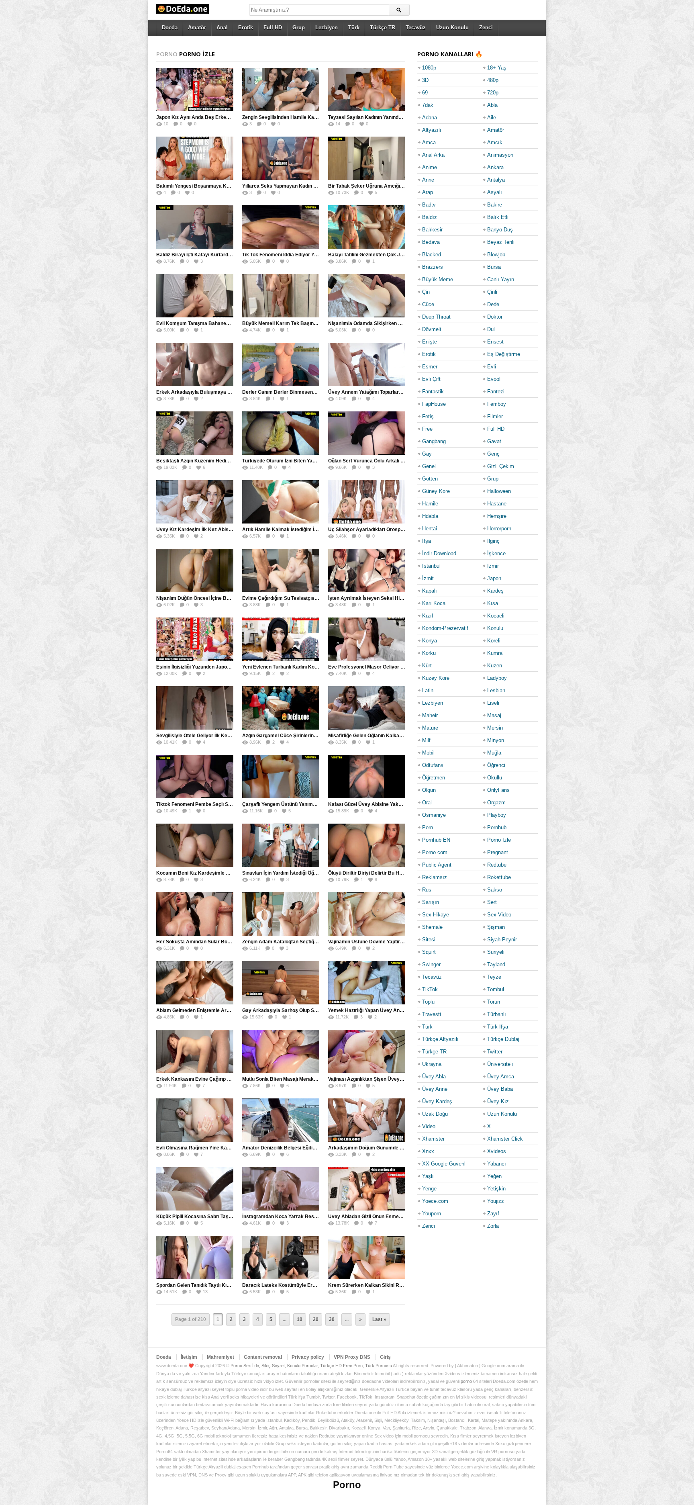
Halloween (499, 491)
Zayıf (493, 1214)
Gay (427, 454)
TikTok (430, 989)
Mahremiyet (220, 1357)
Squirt (429, 952)
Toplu (428, 1002)
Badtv (429, 205)
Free (427, 429)
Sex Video (499, 915)
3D (425, 80)
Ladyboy (497, 678)
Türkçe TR (382, 28)
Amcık (494, 142)
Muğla (494, 753)
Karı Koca (433, 603)
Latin (427, 690)
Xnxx (428, 1151)
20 (315, 1319)
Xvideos (496, 1151)
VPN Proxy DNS (352, 1357)
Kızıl (427, 616)
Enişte (429, 342)
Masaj (494, 715)
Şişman (496, 927)
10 (299, 1319)
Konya (429, 641)
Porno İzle (499, 840)
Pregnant (497, 852)
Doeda (170, 28)
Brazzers (432, 267)
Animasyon (500, 155)
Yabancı (496, 1164)
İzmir (493, 566)
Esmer (429, 367)
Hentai (429, 529)
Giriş (385, 1357)
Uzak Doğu (435, 1114)
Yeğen (494, 1176)
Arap (427, 192)
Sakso (494, 890)
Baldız (429, 217)
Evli (491, 367)
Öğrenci (496, 765)
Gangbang (434, 441)
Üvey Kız (498, 1101)
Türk (353, 28)
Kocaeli (495, 616)
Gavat (494, 441)
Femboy (496, 404)
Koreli (493, 641)
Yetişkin (496, 1189)
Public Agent (436, 865)
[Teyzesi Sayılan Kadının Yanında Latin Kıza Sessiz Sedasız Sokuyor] (366, 89)
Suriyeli (495, 952)
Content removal (263, 1357)
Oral (427, 803)
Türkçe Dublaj (503, 1039)
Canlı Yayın (500, 279)
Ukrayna (431, 1064)
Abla (492, 105)
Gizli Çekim (500, 466)
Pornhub (496, 827)
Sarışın (430, 902)
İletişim (189, 1357)
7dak (427, 105)
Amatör (197, 28)
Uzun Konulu (452, 28)
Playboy (496, 815)
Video (428, 1126)
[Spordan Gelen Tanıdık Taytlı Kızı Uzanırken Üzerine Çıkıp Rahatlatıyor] (195, 1257)
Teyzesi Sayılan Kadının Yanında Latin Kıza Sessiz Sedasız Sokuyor (404, 117)
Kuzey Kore (435, 678)
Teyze (494, 977)
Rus (426, 890)
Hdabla (430, 516)
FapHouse (434, 404)
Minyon (495, 740)
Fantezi (495, 392)
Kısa (492, 603)
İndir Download (439, 553)
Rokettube (499, 877)
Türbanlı (496, 1014)
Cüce (428, 304)
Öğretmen (433, 778)
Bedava (431, 242)
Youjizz (495, 1201)
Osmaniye (434, 815)
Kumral (495, 653)
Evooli (494, 379)
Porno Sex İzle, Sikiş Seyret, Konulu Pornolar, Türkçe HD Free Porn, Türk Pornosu (311, 1365)
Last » (379, 1319)
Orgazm (496, 803)
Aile (491, 118)
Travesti (431, 1014)
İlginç (493, 541)
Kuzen (494, 666)
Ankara (495, 167)
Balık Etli (497, 217)
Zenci (486, 28)
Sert (492, 902)
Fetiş (428, 416)
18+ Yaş (496, 68)
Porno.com (434, 852)
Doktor (494, 317)
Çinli (492, 292)
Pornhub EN (436, 840)
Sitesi (428, 940)
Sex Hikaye (435, 915)
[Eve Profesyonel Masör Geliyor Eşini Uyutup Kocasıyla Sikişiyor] (366, 639)
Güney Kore (436, 491)
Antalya (496, 180)
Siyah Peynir (502, 940)
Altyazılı (431, 130)
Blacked (431, 255)
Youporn (431, 1214)
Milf (426, 740)
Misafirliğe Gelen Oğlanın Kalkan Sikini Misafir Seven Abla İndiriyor (404, 735)
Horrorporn (499, 529)
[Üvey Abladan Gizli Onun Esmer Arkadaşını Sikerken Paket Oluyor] (366, 1189)
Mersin (495, 728)
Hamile (430, 504)
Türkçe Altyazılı (440, 1039)
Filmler (495, 416)
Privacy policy (308, 1357)
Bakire (494, 205)
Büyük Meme (437, 279)
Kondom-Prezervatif (445, 628)
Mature (430, 728)
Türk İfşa (497, 1027)
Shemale (432, 927)
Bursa (494, 267)
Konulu (495, 628)
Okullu (494, 778)
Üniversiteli (500, 1064)
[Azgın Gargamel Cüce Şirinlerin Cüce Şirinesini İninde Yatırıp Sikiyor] (280, 708)
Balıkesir (432, 230)
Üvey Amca (500, 1077)
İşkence (496, 553)
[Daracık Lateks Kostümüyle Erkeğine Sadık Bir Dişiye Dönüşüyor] (280, 1257)
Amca (429, 142)
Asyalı (494, 192)
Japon (494, 578)
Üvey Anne (434, 1089)
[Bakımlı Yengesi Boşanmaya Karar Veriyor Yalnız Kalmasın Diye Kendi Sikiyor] (195, 158)
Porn (427, 827)
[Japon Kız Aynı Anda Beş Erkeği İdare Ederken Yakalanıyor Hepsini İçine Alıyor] (195, 89)
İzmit (428, 578)
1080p (429, 68)
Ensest (495, 342)
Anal (222, 28)
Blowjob (496, 255)
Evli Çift (431, 379)
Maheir (430, 715)
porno (466, 1381)
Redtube (496, 865)
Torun (493, 1002)
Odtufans (432, 765)
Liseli (493, 703)
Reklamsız (434, 877)
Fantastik (433, 392)
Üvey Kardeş (437, 1101)
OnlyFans (498, 790)
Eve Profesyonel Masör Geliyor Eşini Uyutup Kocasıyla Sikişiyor (401, 667)
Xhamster (433, 1139)
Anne (428, 180)
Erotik (245, 28)
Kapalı (429, 591)
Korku (429, 653)
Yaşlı (428, 1176)
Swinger (431, 964)
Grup (298, 28)
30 (332, 1319)
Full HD (272, 28)
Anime (429, 167)
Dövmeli (431, 329)
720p (492, 93)
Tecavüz (416, 28)
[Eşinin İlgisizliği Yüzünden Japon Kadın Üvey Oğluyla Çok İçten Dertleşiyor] (195, 639)
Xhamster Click (505, 1139)
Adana (429, 118)
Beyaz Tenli (500, 242)
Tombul (495, 989)
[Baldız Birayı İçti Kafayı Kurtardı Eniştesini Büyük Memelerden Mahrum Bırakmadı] (195, 227)
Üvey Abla (434, 1077)
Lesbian (496, 690)
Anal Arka (433, 155)
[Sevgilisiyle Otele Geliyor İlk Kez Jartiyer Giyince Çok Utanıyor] (195, 708)
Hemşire (496, 516)
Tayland (496, 964)
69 (425, 93)
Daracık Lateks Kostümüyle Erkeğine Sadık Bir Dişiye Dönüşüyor (317, 1285)
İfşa (426, 541)
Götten (430, 479)
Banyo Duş (500, 230)
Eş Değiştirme (503, 354)
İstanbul (431, 566)
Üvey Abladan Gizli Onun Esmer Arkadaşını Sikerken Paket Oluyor (404, 1216)
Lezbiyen (326, 28)
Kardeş (495, 591)
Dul (491, 329)
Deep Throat (436, 317)
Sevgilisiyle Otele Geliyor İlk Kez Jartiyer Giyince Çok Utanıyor (227, 735)
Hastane (496, 504)
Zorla (493, 1226)
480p (492, 80)
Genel (429, 466)
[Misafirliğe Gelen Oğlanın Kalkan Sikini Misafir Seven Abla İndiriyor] (366, 708)
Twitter (494, 1052)
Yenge (429, 1189)
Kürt (427, 666)
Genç (493, 454)
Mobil (428, 753)
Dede (493, 304)
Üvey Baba (500, 1089)
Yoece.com (435, 1201)
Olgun (429, 790)
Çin (426, 292)
